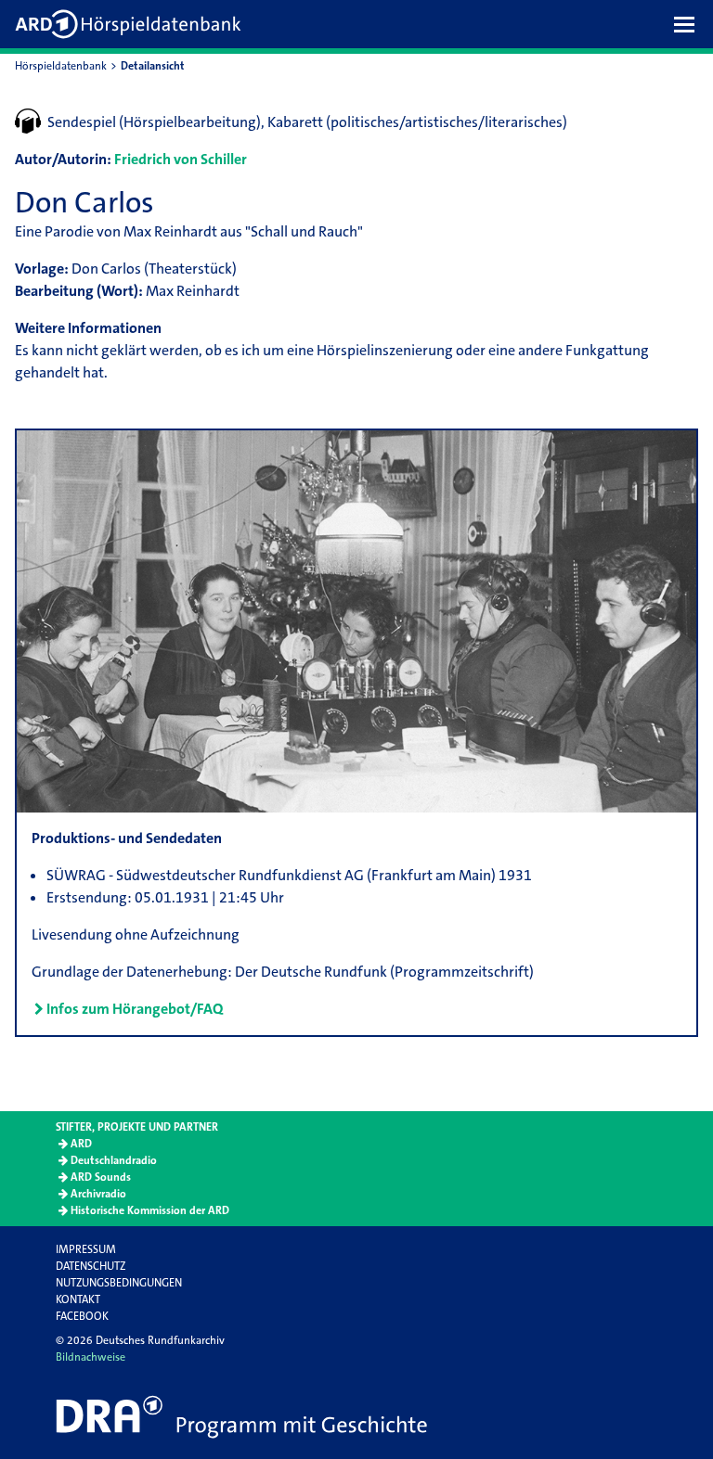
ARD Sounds (101, 1177)
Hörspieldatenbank (61, 65)
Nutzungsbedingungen (119, 1282)
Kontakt (78, 1299)
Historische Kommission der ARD (150, 1210)
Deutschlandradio (114, 1160)
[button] (689, 24)
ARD (81, 1143)
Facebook (82, 1316)
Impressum (86, 1249)
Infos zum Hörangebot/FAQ (134, 1008)
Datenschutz (90, 1266)
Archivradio (98, 1193)
